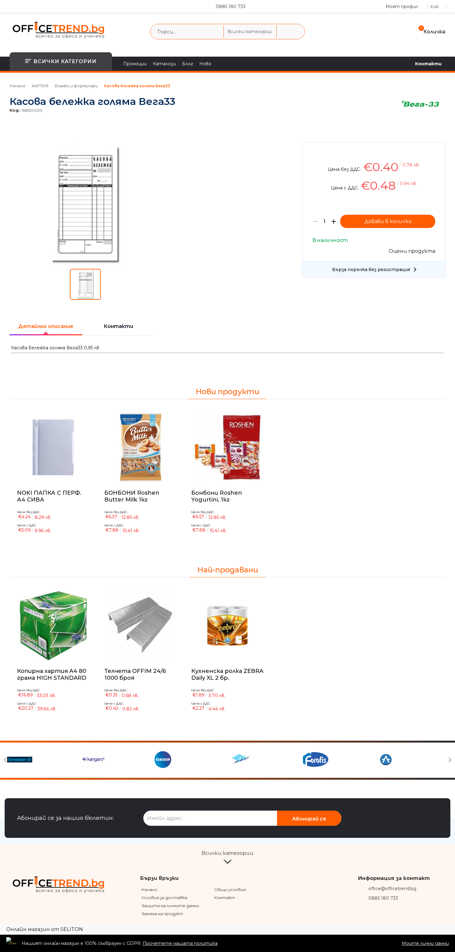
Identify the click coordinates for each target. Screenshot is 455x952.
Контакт (224, 897)
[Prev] (6, 760)
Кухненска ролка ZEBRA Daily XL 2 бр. (227, 674)
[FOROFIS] (338, 760)
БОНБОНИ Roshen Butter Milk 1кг (131, 495)
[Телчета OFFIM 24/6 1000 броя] (140, 625)
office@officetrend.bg (392, 888)
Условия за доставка (164, 897)
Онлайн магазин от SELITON (44, 929)
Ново (205, 64)
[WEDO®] (264, 760)
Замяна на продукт (162, 913)
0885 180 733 (230, 6)
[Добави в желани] (437, 151)
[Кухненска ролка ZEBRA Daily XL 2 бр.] (227, 625)
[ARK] (412, 760)
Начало (17, 85)
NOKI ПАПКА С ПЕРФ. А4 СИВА (49, 495)
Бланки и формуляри (76, 85)
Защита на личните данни (170, 905)
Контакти (428, 64)
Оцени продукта (412, 251)
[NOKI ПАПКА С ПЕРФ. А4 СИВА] (53, 447)
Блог (187, 64)
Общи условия (230, 889)
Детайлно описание (45, 326)
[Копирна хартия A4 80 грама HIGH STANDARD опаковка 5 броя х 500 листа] (53, 625)
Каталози (164, 64)
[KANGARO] (117, 760)
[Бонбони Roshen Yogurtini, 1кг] (227, 447)
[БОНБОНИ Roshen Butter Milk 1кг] (140, 447)
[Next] (449, 760)
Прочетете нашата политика (180, 943)
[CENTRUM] (190, 760)
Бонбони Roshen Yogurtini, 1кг (216, 495)
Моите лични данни (425, 943)
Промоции (135, 64)
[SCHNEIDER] (43, 760)
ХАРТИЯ (40, 85)
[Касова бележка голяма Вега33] (86, 264)
